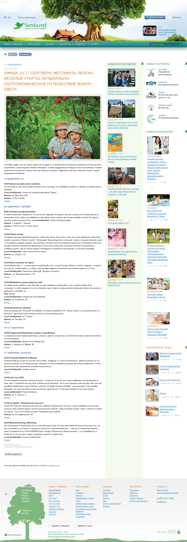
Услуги (95, 44)
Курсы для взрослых (170, 380)
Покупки (52, 514)
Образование (108, 493)
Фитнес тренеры (136, 498)
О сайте (25, 493)
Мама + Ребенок (13, 44)
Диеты (163, 393)
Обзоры (49, 44)
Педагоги (133, 493)
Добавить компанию (60, 526)
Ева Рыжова (152, 208)
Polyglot (110, 186)
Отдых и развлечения (112, 504)
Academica (111, 220)
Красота (79, 495)
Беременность (55, 493)
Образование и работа (85, 498)
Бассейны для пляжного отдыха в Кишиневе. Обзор (156, 214)
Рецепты (81, 44)
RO (9, 17)
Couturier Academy (154, 156)
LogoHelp (162, 115)
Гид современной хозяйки (167, 493)
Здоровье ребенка (56, 509)
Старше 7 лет (54, 506)
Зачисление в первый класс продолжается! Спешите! (167, 32)
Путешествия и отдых (85, 506)
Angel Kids (162, 82)
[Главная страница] (5, 54)
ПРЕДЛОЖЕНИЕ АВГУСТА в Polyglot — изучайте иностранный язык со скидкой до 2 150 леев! (123, 191)
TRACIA (110, 88)
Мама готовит (162, 490)
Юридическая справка (85, 504)
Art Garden (111, 119)
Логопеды (134, 495)
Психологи (134, 490)
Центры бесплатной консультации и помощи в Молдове (157, 332)
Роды (51, 495)
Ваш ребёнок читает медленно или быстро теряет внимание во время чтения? (122, 159)
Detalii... (7, 201)
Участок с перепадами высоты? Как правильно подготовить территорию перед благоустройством (122, 125)
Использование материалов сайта (61, 536)
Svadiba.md (161, 502)
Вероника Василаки (154, 291)
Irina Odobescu (153, 326)
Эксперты (65, 44)
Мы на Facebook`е (15, 535)
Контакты (25, 501)
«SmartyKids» (112, 153)
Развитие (52, 512)
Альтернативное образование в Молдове (168, 409)
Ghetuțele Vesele (165, 105)
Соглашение (27, 490)
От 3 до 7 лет (54, 504)
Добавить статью (156, 17)
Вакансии (25, 498)
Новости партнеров (122, 64)
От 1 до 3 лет (54, 501)
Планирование (55, 490)
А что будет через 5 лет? (118, 223)
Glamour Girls (112, 248)
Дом (77, 490)
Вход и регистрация (27, 17)
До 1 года (53, 498)
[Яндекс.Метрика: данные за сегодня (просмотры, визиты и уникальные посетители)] (92, 532)
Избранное (176, 17)
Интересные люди (83, 514)
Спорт (78, 501)
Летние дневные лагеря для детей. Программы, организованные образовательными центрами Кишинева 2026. (157, 254)
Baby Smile (111, 280)
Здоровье (80, 493)
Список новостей (14, 64)
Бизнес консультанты (139, 501)
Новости (25, 495)
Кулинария (80, 517)
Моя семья (34, 44)
